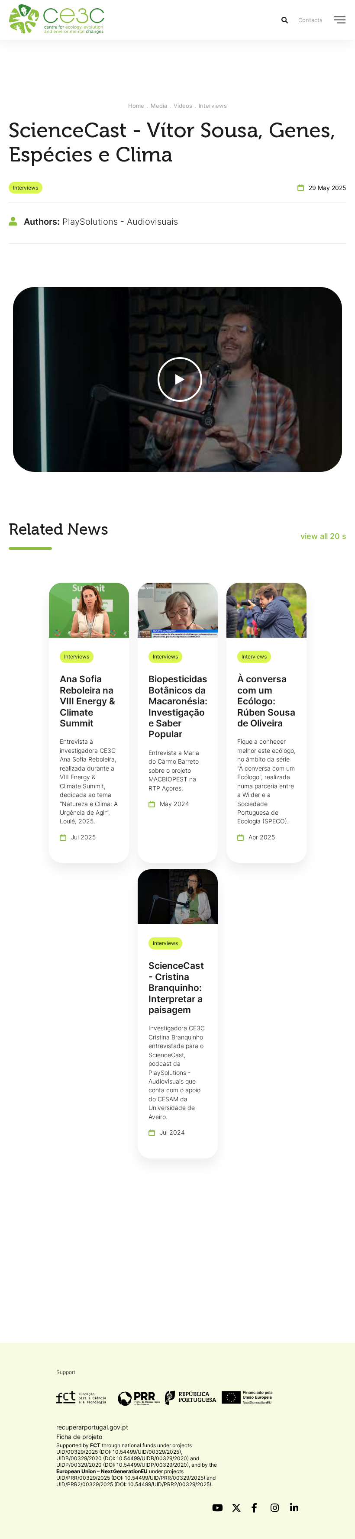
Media (159, 105)
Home (136, 105)
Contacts (310, 19)
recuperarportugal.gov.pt (92, 1427)
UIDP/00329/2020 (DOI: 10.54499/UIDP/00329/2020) (122, 1465)
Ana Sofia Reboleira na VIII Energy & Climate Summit (87, 701)
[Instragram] (275, 1508)
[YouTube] (216, 1508)
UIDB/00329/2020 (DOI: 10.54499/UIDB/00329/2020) (122, 1458)
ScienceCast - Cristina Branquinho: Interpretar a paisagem (176, 987)
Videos (183, 105)
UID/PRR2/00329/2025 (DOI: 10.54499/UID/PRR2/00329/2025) (133, 1484)
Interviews (213, 105)
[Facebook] (255, 1508)
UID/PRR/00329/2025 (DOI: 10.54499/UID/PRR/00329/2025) (130, 1477)
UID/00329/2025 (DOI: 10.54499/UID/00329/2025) (118, 1452)
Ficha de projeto (79, 1436)
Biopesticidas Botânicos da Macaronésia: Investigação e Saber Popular (177, 706)
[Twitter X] (236, 1508)
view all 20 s (323, 536)
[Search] (284, 20)
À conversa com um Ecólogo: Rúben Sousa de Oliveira (266, 701)
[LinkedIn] (294, 1508)
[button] (339, 20)
